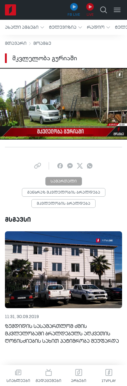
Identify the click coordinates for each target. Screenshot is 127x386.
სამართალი (64, 181)
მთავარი (16, 43)
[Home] (10, 9)
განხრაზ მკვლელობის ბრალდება (63, 193)
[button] (24, 27)
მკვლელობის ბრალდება (63, 204)
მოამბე (42, 43)
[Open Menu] (117, 10)
